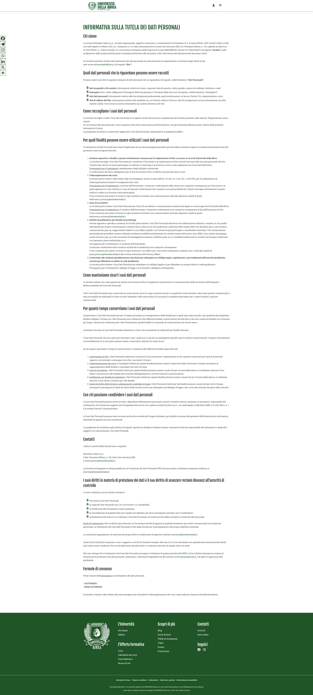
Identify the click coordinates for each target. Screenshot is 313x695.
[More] (3, 73)
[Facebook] (3, 38)
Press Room (163, 651)
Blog (160, 630)
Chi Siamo (123, 630)
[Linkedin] (3, 61)
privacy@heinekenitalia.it (113, 199)
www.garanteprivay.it (185, 556)
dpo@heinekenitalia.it (99, 471)
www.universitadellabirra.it (101, 64)
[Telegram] (3, 44)
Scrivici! (201, 630)
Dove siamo (202, 634)
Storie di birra (164, 634)
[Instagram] (3, 50)
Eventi (161, 647)
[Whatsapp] (3, 56)
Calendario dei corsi (127, 654)
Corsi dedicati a (125, 659)
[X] (3, 67)
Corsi (120, 650)
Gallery (121, 634)
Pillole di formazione (168, 638)
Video (160, 642)
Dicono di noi (124, 663)
